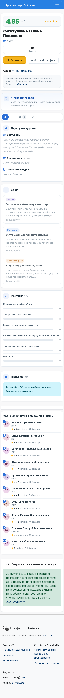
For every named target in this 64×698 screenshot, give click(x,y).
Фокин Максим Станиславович (30, 515)
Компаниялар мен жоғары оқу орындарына (45, 654)
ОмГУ (10, 41)
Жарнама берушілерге (47, 663)
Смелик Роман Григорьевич (28, 435)
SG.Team (47, 635)
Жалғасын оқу (15, 601)
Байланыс (8, 655)
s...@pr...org (20, 84)
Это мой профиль (44, 60)
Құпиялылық (10, 660)
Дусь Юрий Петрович (24, 501)
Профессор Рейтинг (19, 5)
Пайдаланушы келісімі (16, 650)
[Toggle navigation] (57, 4)
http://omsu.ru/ (22, 70)
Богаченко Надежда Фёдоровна (31, 448)
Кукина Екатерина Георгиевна (30, 475)
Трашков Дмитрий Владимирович (31, 528)
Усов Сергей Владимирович (28, 541)
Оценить (16, 60)
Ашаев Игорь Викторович (26, 422)
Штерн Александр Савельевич (30, 462)
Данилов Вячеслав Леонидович (30, 488)
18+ (22, 677)
